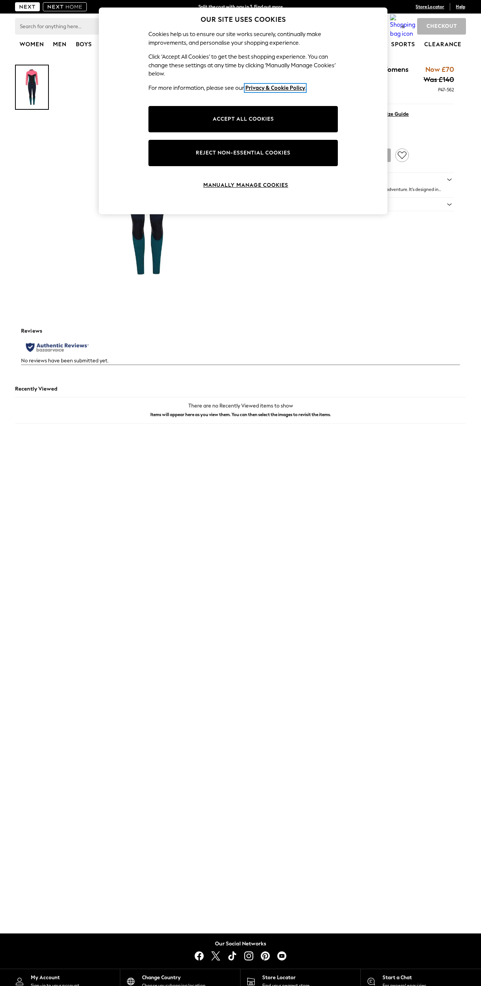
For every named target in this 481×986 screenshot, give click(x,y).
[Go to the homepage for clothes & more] (27, 6)
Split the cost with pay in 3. (240, 6)
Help (460, 6)
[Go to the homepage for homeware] (65, 6)
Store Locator (430, 6)
